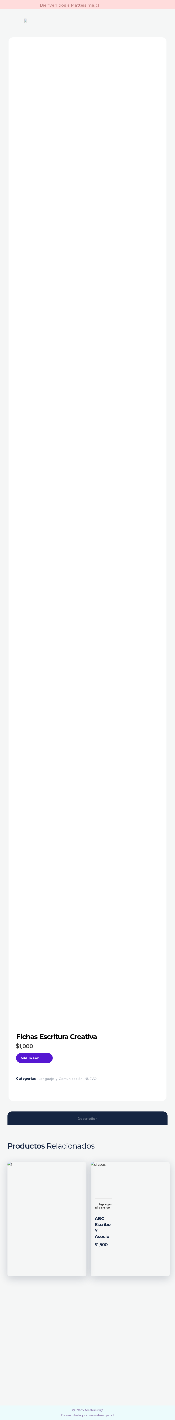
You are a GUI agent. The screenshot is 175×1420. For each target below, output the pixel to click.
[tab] (88, 1119)
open (149, 54)
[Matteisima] (37, 1323)
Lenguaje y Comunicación (61, 1078)
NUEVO (90, 1078)
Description (88, 1118)
